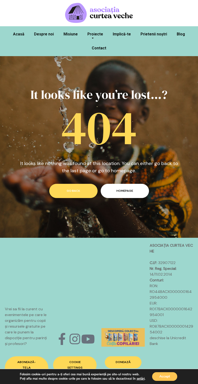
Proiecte (95, 34)
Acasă (18, 34)
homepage (124, 191)
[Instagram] (75, 339)
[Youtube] (88, 339)
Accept (164, 376)
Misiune (71, 34)
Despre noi (44, 34)
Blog (181, 34)
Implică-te (122, 34)
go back (73, 191)
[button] (26, 367)
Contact (99, 48)
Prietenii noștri (154, 34)
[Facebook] (62, 339)
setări (141, 379)
